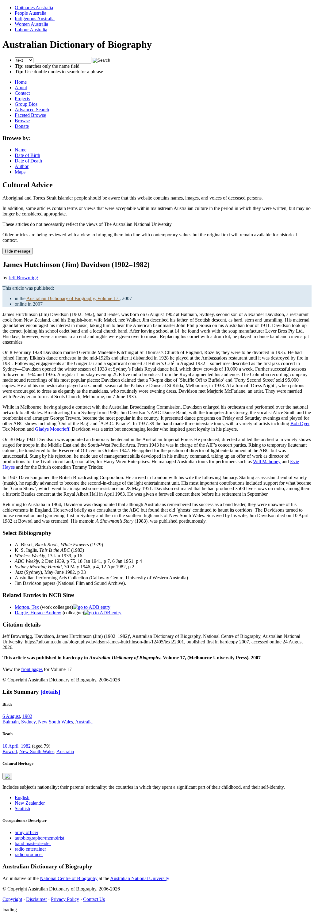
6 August (11, 716)
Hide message (17, 251)
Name (20, 149)
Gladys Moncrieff (52, 429)
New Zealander (30, 803)
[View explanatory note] (7, 776)
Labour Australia (31, 29)
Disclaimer (36, 899)
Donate (22, 126)
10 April (10, 746)
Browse (22, 120)
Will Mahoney (267, 461)
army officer (26, 832)
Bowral (9, 751)
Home (21, 82)
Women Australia (31, 24)
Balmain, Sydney (19, 721)
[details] (50, 691)
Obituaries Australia (34, 7)
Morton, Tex (27, 607)
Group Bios (26, 104)
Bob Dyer (299, 423)
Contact (22, 93)
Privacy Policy (65, 899)
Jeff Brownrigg (23, 277)
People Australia (30, 13)
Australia (84, 721)
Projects (22, 98)
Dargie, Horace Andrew (38, 612)
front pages (32, 669)
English (22, 797)
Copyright (12, 899)
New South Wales (55, 721)
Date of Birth (27, 155)
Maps (20, 171)
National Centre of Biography (69, 878)
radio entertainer (30, 849)
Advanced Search (32, 109)
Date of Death (28, 160)
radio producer (29, 854)
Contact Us (94, 899)
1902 (27, 716)
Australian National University (139, 878)
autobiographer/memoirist (39, 838)
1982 (26, 746)
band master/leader (33, 843)
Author (22, 166)
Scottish (22, 808)
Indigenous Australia (35, 18)
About (21, 87)
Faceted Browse (30, 115)
